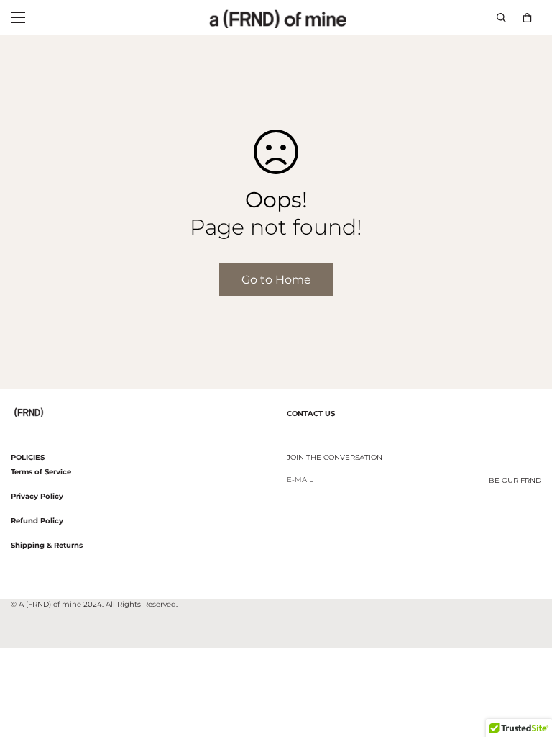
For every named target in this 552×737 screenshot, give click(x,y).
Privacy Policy (37, 496)
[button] (527, 18)
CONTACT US (311, 413)
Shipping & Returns (47, 545)
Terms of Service (41, 471)
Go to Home (276, 279)
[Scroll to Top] (523, 658)
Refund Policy (37, 520)
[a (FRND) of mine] (276, 17)
